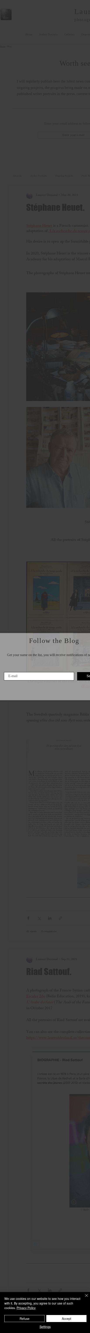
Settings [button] (45, 1326)
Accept (66, 1318)
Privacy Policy (26, 1308)
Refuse (24, 1318)
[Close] (84, 1298)
